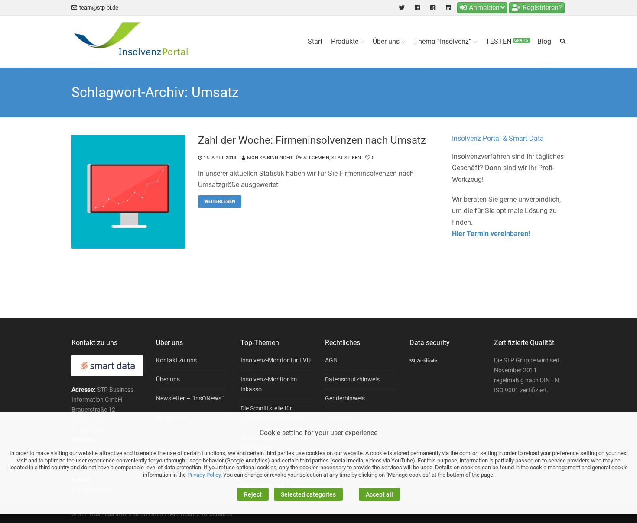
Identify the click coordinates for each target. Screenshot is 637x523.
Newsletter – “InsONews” (190, 398)
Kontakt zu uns (176, 360)
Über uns (386, 41)
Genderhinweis (345, 398)
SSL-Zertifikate (423, 361)
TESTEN (507, 41)
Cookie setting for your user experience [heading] (318, 433)
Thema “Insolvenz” (442, 41)
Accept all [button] (379, 494)
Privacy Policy (204, 474)
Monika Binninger (269, 158)
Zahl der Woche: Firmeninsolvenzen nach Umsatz (312, 140)
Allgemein (316, 158)
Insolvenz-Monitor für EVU (275, 360)
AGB (331, 360)
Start (315, 41)
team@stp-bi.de (98, 7)
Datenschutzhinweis (352, 379)
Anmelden (484, 7)
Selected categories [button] (308, 494)
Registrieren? (542, 7)
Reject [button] (253, 494)
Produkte (344, 41)
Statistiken (346, 158)
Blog (544, 41)
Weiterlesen (219, 201)
